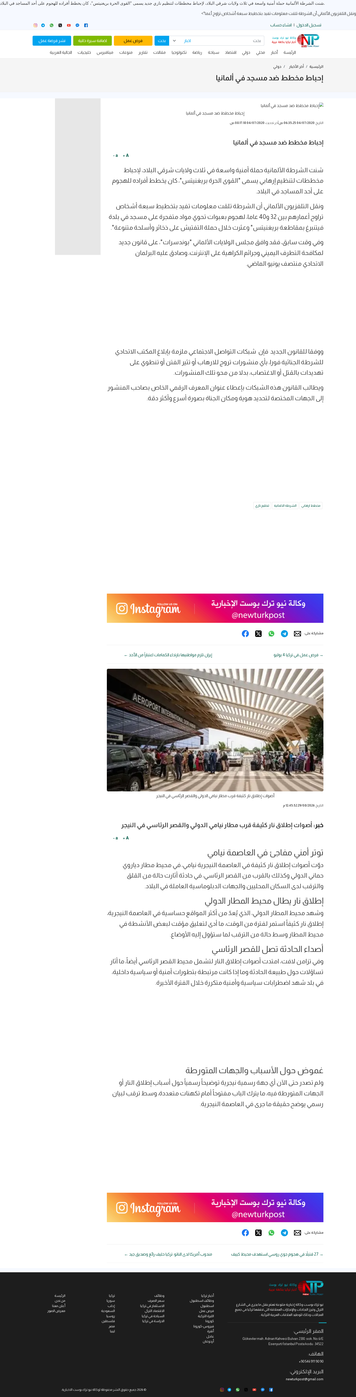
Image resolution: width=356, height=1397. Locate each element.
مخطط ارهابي (311, 506)
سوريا (111, 1301)
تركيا (112, 1296)
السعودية (108, 1311)
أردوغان (208, 1341)
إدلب (111, 1306)
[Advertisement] (215, 309)
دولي (246, 52)
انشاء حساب (281, 25)
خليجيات (84, 52)
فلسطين (108, 1321)
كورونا (209, 1321)
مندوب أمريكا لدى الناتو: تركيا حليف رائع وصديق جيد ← (168, 1254)
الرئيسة (290, 52)
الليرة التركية (206, 1316)
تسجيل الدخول (309, 25)
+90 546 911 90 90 (311, 1361)
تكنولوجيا (179, 52)
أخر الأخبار (296, 66)
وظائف (159, 1296)
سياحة (213, 52)
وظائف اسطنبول (202, 1301)
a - (115, 155)
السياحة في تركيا (153, 1316)
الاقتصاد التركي (154, 1311)
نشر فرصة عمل (52, 40)
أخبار (274, 52)
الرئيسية (316, 66)
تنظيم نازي (262, 506)
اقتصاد (230, 52)
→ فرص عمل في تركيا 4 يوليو (298, 655)
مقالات (159, 52)
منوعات (126, 52)
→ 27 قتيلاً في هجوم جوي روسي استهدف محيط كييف (277, 1254)
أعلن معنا (58, 1306)
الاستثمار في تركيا (152, 1306)
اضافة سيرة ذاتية (92, 40)
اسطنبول (207, 1306)
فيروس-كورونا (203, 1326)
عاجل (210, 1336)
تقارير (143, 52)
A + (126, 155)
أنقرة (210, 1331)
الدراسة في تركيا (153, 1321)
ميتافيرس (105, 52)
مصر (112, 1326)
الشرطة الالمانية (285, 506)
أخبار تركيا (207, 1296)
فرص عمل (133, 40)
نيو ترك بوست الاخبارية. (76, 1390)
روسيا (110, 1316)
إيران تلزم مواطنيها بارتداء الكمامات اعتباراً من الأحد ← (168, 655)
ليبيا (112, 1331)
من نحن (60, 1301)
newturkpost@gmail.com (304, 1379)
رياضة (197, 52)
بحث (162, 40)
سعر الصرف (156, 1301)
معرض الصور (56, 1311)
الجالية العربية (61, 52)
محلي (260, 52)
